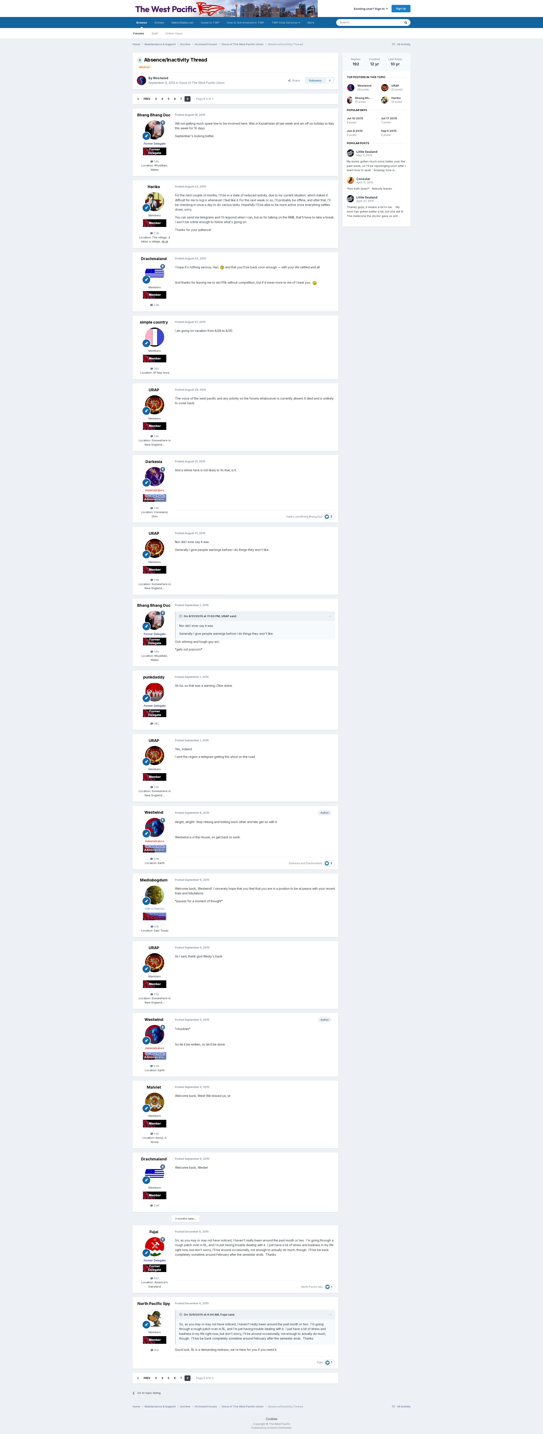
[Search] (405, 22)
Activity (159, 22)
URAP (154, 390)
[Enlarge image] (222, 267)
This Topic (388, 22)
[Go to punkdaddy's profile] (154, 692)
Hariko (154, 186)
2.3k (156, 233)
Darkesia (154, 461)
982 (156, 723)
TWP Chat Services (285, 22)
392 (156, 368)
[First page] (138, 99)
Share (295, 80)
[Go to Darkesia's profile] (154, 476)
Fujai (154, 1232)
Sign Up (401, 8)
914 (156, 1350)
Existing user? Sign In (370, 8)
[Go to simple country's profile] (154, 337)
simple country (154, 322)
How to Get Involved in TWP (245, 22)
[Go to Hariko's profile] (154, 201)
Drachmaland (154, 258)
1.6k (156, 161)
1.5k (156, 436)
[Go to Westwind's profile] (141, 80)
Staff (155, 33)
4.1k (156, 926)
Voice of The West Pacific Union (201, 82)
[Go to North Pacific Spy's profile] (154, 1318)
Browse (141, 22)
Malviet (154, 1087)
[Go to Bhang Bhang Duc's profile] (154, 129)
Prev (147, 98)
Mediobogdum (154, 880)
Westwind (160, 78)
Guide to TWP (210, 22)
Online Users (173, 33)
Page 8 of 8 (204, 98)
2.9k (156, 305)
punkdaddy (154, 677)
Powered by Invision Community (271, 1427)
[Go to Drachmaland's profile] (154, 273)
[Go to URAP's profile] (154, 404)
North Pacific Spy (312, 1286)
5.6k (156, 858)
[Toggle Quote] (181, 616)
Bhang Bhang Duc (154, 115)
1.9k (156, 508)
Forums (138, 33)
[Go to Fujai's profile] (154, 1246)
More (311, 22)
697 (156, 1278)
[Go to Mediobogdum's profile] (154, 895)
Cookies (271, 1419)
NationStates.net (182, 22)
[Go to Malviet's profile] (154, 1102)
